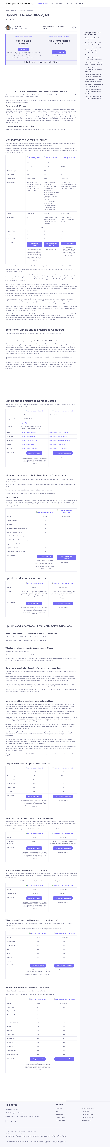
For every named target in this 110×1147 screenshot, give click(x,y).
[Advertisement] (41, 79)
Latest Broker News (88, 1108)
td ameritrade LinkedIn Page (58, 444)
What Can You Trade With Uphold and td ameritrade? (93, 97)
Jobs (57, 1111)
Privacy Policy (60, 1120)
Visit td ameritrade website (51, 244)
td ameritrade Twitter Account (58, 432)
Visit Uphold (23, 49)
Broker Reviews (43, 3)
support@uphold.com (27, 423)
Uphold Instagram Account (29, 440)
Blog (52, 3)
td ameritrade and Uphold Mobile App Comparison (93, 49)
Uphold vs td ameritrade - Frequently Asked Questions (93, 59)
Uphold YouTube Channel (29, 448)
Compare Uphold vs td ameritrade (92, 39)
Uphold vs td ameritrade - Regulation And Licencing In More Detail (93, 69)
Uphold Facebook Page (28, 436)
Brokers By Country (87, 1117)
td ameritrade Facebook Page (58, 436)
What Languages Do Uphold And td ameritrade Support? (93, 80)
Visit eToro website (68, 243)
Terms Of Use (60, 1117)
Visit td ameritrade (58, 52)
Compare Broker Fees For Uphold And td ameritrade (93, 75)
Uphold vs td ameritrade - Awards (93, 54)
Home (7, 10)
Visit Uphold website (34, 244)
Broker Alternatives (87, 1114)
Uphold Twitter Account (28, 432)
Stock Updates (86, 1120)
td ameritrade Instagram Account (59, 440)
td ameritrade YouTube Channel (59, 448)
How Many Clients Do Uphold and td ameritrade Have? (94, 85)
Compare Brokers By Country (74, 3)
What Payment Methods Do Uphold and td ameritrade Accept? (93, 91)
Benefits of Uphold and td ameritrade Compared (93, 44)
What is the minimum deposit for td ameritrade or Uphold (94, 64)
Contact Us (59, 1114)
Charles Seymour (17, 26)
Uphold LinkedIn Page (27, 444)
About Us (59, 3)
